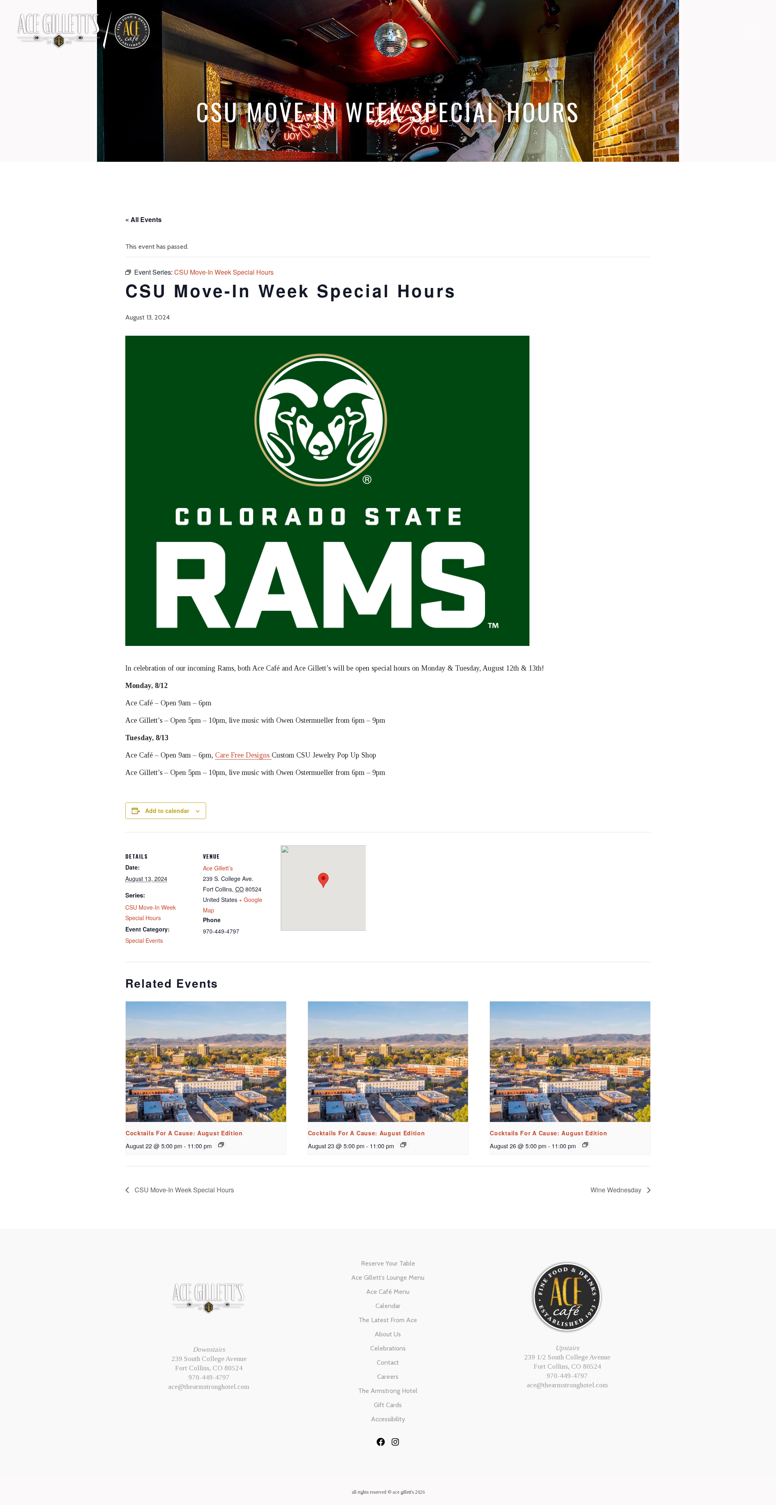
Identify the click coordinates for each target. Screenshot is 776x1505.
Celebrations (388, 1348)
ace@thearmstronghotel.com (208, 1387)
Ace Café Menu (387, 1291)
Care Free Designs (243, 755)
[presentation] (206, 1061)
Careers (388, 1376)
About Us (388, 1334)
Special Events (144, 940)
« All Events (143, 219)
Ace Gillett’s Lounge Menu (387, 1277)
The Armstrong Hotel (388, 1391)
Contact (388, 1362)
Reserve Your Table (388, 1263)
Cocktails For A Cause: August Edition (184, 1133)
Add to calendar (167, 810)
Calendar (388, 1306)
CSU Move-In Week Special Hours (183, 1189)
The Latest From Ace (387, 1320)
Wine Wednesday (616, 1189)
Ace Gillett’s (218, 868)
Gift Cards (388, 1405)
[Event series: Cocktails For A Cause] (221, 1144)
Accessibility (388, 1419)
